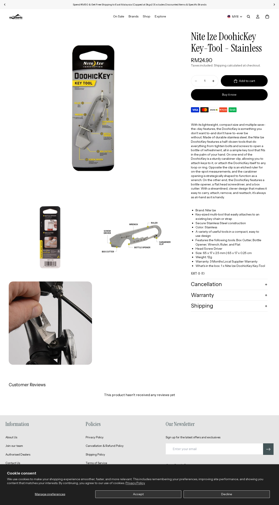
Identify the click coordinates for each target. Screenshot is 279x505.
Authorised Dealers (17, 454)
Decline (226, 494)
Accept (138, 494)
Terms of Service (96, 463)
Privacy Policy (135, 483)
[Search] (248, 16)
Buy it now (229, 95)
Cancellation (206, 284)
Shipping (202, 306)
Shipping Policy (95, 454)
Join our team (14, 445)
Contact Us (12, 463)
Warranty (202, 295)
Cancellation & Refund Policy (105, 445)
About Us (11, 437)
